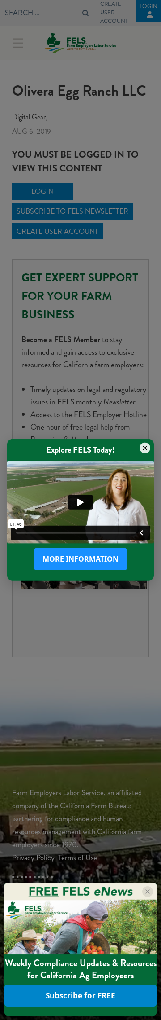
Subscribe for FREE (80, 995)
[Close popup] (145, 448)
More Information (80, 559)
